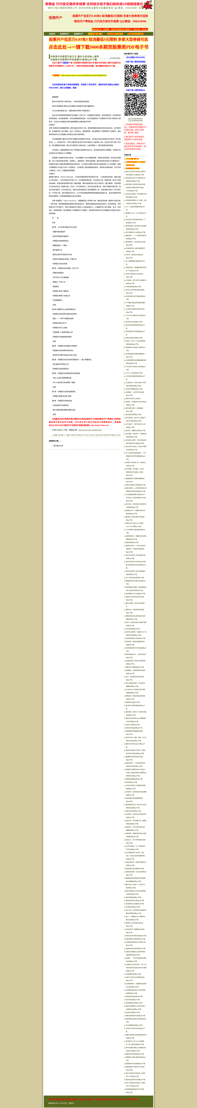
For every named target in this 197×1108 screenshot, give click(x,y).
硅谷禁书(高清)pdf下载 (133, 1012)
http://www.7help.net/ (100, 425)
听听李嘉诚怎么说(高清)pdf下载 (135, 232)
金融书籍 (60, 435)
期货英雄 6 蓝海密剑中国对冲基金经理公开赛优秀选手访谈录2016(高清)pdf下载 (135, 188)
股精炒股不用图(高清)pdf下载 (135, 1054)
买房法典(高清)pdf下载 (133, 629)
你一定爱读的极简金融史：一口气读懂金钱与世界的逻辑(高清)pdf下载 (136, 456)
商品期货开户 (64, 34)
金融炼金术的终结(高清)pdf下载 (135, 948)
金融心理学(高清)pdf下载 (133, 811)
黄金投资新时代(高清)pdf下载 (135, 900)
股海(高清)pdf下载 (131, 782)
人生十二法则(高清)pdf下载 (134, 373)
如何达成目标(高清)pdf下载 (134, 338)
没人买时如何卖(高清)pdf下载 (135, 577)
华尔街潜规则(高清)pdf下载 (134, 1025)
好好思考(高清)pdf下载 (133, 1000)
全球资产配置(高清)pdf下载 (134, 389)
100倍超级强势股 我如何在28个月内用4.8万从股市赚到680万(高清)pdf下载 (136, 498)
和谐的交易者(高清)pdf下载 (134, 996)
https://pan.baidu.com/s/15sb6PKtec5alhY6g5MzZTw (83, 75)
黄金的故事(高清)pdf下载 (133, 897)
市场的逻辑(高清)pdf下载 (133, 287)
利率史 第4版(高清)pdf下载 (134, 728)
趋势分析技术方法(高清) (133, 398)
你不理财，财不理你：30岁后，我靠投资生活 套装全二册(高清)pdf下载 (135, 472)
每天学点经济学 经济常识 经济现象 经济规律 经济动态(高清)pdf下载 (136, 565)
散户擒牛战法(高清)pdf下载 (134, 322)
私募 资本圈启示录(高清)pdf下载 (135, 485)
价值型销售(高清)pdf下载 (133, 974)
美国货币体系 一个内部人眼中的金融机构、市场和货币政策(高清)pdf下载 (135, 549)
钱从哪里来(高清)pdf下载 (133, 414)
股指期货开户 (78, 34)
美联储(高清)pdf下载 (132, 542)
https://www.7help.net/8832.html (90, 430)
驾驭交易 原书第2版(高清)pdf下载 (136, 936)
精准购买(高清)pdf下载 (133, 702)
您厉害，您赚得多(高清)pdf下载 (135, 430)
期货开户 (67, 425)
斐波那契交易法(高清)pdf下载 (135, 868)
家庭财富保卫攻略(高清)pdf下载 (135, 939)
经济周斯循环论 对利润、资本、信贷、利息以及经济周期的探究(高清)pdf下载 (135, 856)
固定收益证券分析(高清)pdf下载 (135, 1079)
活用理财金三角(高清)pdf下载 (135, 904)
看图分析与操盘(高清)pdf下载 (135, 667)
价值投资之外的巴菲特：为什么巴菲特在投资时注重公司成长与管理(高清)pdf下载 (136, 968)
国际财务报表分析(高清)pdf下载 (135, 1016)
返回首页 (52, 34)
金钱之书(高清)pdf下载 (133, 725)
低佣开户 (55, 18)
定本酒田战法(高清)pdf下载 (134, 1003)
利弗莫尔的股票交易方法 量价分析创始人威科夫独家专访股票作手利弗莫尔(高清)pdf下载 (136, 773)
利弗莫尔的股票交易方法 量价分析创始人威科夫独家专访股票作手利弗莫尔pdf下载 (95, 435)
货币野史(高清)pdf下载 (133, 907)
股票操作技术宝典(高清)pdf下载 (135, 1063)
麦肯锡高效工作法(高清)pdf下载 (135, 593)
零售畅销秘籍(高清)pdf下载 (134, 779)
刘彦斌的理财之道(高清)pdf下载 (135, 638)
